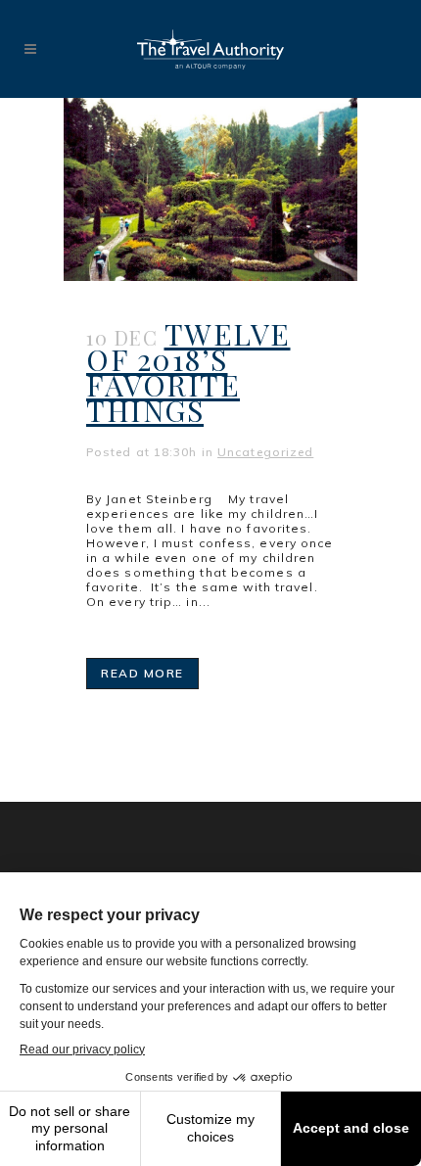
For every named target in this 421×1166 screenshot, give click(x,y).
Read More (142, 673)
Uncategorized (265, 451)
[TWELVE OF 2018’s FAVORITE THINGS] (210, 189)
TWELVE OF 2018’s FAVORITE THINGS (188, 372)
